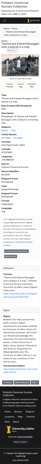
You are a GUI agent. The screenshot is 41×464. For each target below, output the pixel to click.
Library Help (9, 256)
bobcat (4, 130)
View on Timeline (9, 85)
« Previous (8, 382)
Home (6, 28)
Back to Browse (22, 382)
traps (13, 130)
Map (20, 416)
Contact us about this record (15, 251)
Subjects (30, 411)
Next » (35, 382)
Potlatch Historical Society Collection (14, 4)
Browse (18, 411)
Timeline (30, 416)
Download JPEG (32, 85)
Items (14, 28)
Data (7, 421)
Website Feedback (20, 442)
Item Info (11, 50)
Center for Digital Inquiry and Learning (21, 454)
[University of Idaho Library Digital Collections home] (20, 429)
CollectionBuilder (25, 437)
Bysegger (6, 137)
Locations (9, 416)
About (16, 421)
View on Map (21, 85)
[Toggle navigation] (4, 20)
